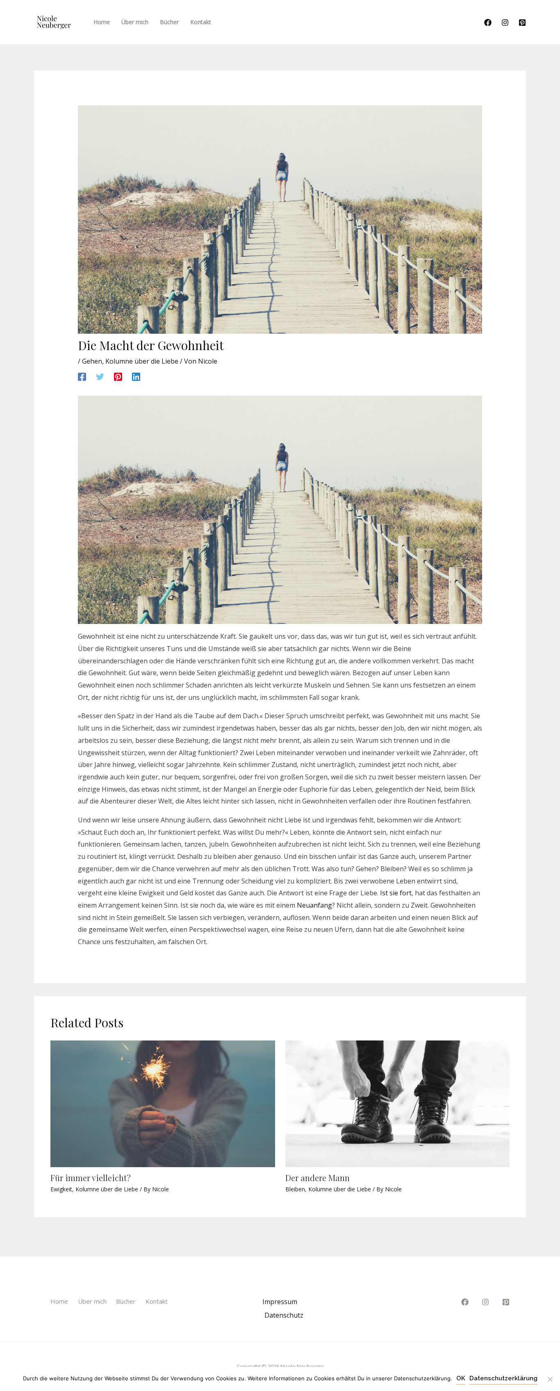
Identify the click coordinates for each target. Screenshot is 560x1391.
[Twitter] (100, 376)
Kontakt (157, 1301)
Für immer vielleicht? (90, 1177)
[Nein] (550, 1379)
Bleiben (295, 1189)
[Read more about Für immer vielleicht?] (162, 1103)
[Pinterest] (522, 22)
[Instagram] (505, 22)
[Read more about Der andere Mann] (397, 1103)
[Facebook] (488, 22)
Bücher (126, 1301)
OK (460, 1378)
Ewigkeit (61, 1189)
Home (59, 1301)
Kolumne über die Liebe (141, 361)
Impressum (279, 1301)
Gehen (92, 361)
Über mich (92, 1301)
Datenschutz (283, 1315)
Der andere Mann (317, 1177)
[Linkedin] (136, 376)
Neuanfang (314, 905)
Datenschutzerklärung (503, 1378)
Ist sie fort (396, 892)
